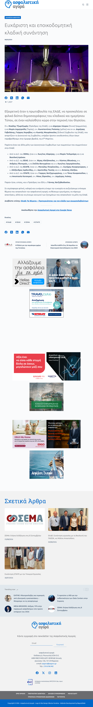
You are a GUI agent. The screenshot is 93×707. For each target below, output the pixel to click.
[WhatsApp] (24, 97)
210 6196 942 (48, 666)
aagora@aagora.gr (49, 664)
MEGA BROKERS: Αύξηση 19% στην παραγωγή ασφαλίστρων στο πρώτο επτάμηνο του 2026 (28, 609)
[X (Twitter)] (13, 97)
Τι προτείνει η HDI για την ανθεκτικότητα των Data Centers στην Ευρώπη (72, 598)
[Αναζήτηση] (83, 4)
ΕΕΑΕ (17, 222)
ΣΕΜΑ (27, 222)
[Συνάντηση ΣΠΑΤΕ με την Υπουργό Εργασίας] (25, 558)
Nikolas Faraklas (53, 703)
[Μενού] (87, 5)
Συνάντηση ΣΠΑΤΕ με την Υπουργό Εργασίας (23, 574)
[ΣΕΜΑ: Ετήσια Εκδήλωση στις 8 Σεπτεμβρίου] (25, 519)
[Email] (29, 97)
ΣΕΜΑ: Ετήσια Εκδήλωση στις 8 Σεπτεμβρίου (23, 536)
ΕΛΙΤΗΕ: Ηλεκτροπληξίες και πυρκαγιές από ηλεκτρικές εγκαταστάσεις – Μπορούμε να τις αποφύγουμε (29, 598)
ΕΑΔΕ (8, 222)
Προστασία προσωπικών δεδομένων (41, 697)
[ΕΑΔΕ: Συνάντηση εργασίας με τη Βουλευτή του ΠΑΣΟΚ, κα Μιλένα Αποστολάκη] (68, 519)
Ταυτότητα (61, 697)
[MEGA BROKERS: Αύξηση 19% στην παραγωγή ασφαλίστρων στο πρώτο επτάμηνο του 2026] (8, 609)
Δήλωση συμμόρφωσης (56, 693)
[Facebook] (7, 97)
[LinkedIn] (18, 97)
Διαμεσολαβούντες (13, 17)
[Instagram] (50, 673)
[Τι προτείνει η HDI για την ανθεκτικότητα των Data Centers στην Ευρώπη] (51, 598)
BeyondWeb (81, 703)
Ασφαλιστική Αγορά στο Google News (55, 210)
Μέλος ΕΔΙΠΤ (72, 693)
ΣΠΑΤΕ (37, 222)
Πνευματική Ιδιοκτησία (36, 693)
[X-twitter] (43, 673)
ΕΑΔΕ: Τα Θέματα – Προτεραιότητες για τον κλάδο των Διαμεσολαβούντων (54, 201)
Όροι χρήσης (20, 693)
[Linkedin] (56, 673)
